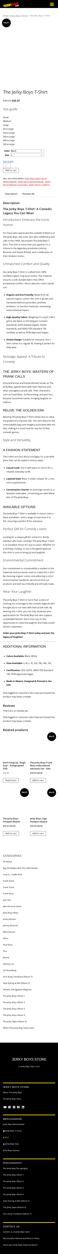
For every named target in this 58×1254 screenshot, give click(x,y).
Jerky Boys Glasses (11, 1150)
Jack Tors (7, 900)
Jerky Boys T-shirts (13, 1131)
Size (7, 155)
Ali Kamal (7, 861)
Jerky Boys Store (28, 1066)
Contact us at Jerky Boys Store (16, 1232)
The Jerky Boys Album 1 (14, 996)
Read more (10, 780)
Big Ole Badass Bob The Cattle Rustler (20, 868)
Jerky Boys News (10, 912)
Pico (5, 951)
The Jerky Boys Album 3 (14, 1008)
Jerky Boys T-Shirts (19, 15)
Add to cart (11, 170)
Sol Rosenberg (9, 970)
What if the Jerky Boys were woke (18, 1027)
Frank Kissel (8, 880)
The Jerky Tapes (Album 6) (15, 1021)
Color (7, 150)
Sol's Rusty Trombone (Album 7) (18, 976)
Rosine (6, 957)
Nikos (5, 938)
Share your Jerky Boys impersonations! (20, 1245)
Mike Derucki (9, 932)
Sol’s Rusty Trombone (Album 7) (17, 1214)
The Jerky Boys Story (12, 1099)
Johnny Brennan (10, 925)
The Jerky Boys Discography (15, 1168)
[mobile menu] (52, 4)
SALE (6, 1137)
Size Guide (8, 161)
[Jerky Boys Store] (11, 6)
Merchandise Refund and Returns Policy (21, 1238)
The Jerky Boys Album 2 (14, 1002)
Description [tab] (11, 193)
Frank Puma (8, 887)
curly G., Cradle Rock (12, 874)
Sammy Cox (8, 964)
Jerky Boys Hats (12, 1144)
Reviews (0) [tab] (28, 193)
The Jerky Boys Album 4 (14, 1015)
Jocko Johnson (9, 919)
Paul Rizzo (7, 944)
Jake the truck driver (12, 906)
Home (6, 15)
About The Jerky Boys (12, 1092)
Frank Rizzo (8, 893)
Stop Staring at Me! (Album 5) (16, 983)
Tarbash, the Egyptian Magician (17, 989)
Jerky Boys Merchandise (31, 182)
